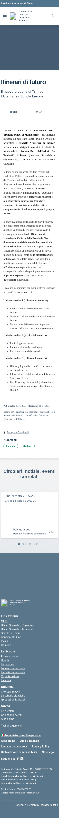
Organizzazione (10, 676)
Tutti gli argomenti (11, 725)
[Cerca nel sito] (52, 16)
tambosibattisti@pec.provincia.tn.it (25, 776)
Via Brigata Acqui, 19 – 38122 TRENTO (31, 769)
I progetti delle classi (13, 699)
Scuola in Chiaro (10, 633)
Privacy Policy (40, 746)
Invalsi (5, 641)
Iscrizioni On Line (11, 637)
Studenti (27, 446)
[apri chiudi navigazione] (5, 16)
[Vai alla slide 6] (37, 544)
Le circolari (7, 711)
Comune (6, 645)
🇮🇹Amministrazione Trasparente (21, 735)
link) (15, 159)
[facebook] (17, 758)
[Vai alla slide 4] (30, 544)
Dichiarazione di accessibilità (19, 752)
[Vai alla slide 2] (23, 544)
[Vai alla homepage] (13, 16)
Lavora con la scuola (14, 746)
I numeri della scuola (13, 668)
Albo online (7, 719)
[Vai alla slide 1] (19, 544)
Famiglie (11, 446)
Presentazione (9, 656)
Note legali (48, 752)
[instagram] (21, 758)
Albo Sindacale (29, 740)
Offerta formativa (10, 691)
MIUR (4, 621)
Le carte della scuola (13, 672)
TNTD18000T (34, 792)
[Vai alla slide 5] (34, 544)
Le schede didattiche (13, 695)
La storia (6, 680)
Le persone (7, 664)
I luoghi (5, 660)
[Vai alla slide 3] (26, 544)
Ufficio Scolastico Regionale (17, 625)
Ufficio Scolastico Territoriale (17, 629)
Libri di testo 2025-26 (20, 496)
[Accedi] (2, 730)
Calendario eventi (11, 715)
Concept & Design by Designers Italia (36, 805)
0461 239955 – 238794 (25, 772)
